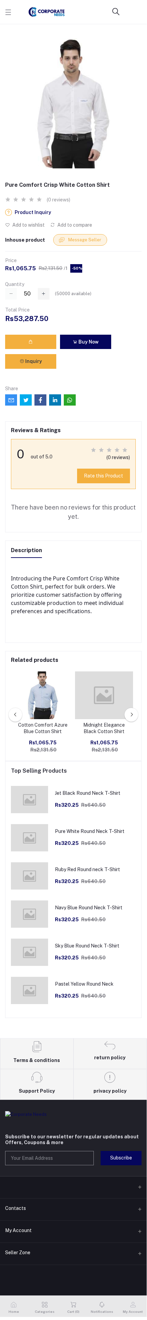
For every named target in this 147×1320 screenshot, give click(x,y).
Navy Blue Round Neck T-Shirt (88, 907)
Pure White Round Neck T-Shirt (89, 831)
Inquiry (33, 361)
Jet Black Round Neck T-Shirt (87, 793)
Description (26, 550)
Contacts (15, 1208)
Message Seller (84, 239)
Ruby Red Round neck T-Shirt (87, 869)
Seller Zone (17, 1252)
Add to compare (74, 225)
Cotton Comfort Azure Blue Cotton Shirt (43, 728)
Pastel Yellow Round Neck (84, 984)
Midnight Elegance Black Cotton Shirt (104, 728)
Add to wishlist (28, 225)
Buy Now (88, 342)
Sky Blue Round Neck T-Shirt (87, 946)
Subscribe (121, 1157)
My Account (18, 1230)
